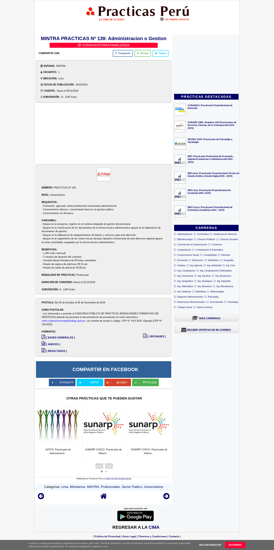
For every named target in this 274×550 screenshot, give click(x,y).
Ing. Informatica (185, 286)
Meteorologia (217, 291)
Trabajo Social (184, 307)
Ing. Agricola (196, 265)
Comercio (217, 244)
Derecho (225, 255)
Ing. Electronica (223, 276)
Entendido (235, 545)
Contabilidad (210, 255)
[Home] (103, 497)
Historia (181, 265)
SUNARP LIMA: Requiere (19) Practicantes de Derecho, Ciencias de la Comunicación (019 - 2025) (212, 125)
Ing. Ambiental (214, 265)
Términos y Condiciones (152, 536)
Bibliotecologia (185, 239)
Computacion (184, 250)
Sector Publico (132, 487)
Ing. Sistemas (184, 291)
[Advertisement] (206, 64)
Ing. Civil (230, 265)
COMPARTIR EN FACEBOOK (105, 369)
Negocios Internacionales (190, 297)
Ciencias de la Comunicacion (192, 244)
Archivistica (203, 234)
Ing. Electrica (204, 276)
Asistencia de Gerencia (225, 234)
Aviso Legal (129, 536)
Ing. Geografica (185, 281)
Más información (210, 545)
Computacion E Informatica (209, 250)
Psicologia (213, 297)
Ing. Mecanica (205, 286)
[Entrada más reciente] (41, 497)
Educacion (197, 260)
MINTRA (93, 487)
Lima (64, 487)
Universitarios (153, 487)
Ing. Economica (185, 276)
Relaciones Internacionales (191, 302)
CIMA (154, 527)
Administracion (185, 234)
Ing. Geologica (205, 281)
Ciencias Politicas (206, 239)
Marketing (201, 291)
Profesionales (110, 487)
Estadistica (213, 260)
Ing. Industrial (224, 281)
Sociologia (233, 302)
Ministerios (77, 487)
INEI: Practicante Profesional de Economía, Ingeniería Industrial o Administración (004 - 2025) (211, 159)
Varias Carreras (205, 307)
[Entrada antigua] (166, 497)
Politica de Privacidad (107, 536)
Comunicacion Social (188, 255)
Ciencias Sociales (229, 239)
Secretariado (216, 302)
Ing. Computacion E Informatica (216, 270)
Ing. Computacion (186, 270)
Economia (182, 260)
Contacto (174, 536)
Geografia (228, 260)
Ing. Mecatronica (224, 286)
